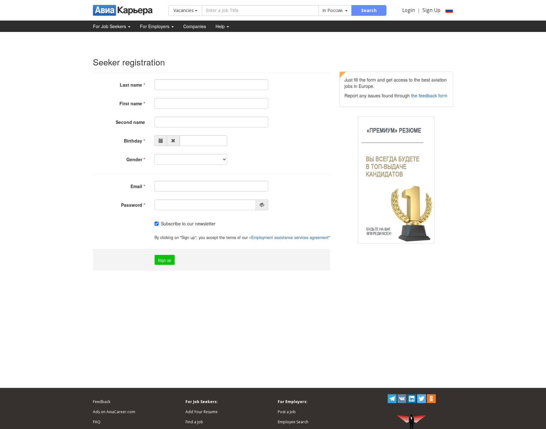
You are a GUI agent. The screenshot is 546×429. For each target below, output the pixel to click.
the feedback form (429, 95)
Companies (194, 26)
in (333, 10)
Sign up (164, 260)
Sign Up (431, 10)
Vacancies (184, 10)
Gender (134, 159)
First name (130, 103)
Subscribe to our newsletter (188, 223)
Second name (130, 122)
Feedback (101, 401)
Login (408, 10)
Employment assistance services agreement (290, 237)
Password (131, 205)
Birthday (133, 141)
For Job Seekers (110, 26)
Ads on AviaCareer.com (114, 411)
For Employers (155, 26)
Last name (131, 85)
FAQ (96, 422)
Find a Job (194, 422)
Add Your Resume (201, 411)
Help (220, 26)
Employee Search (293, 422)
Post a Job (287, 411)
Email (136, 186)
